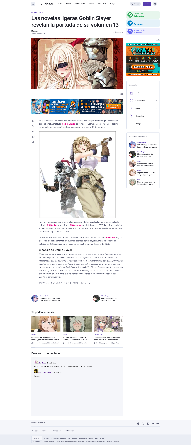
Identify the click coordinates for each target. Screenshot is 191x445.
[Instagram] (148, 424)
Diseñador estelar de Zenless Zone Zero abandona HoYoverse (109, 300)
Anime (68, 4)
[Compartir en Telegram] (33, 132)
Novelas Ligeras (37, 12)
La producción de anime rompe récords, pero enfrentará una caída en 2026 (45, 339)
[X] (143, 424)
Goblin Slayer (68, 124)
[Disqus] (77, 386)
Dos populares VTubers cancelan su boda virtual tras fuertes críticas (107, 338)
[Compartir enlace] (33, 142)
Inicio (60, 4)
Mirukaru (34, 31)
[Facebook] (138, 424)
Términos (45, 431)
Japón (91, 4)
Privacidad (57, 431)
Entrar (147, 4)
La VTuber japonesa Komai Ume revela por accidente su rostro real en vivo (50, 300)
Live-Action (101, 4)
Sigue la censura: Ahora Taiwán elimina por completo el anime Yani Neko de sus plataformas (76, 339)
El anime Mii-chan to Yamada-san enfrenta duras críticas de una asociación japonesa (145, 166)
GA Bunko (51, 225)
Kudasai (55, 343)
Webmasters (69, 431)
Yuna (117, 343)
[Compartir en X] (33, 126)
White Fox (110, 237)
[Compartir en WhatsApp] (33, 137)
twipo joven (99, 439)
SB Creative (76, 225)
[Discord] (158, 424)
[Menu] (33, 4)
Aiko (85, 343)
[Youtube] (153, 424)
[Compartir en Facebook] (33, 121)
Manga (112, 4)
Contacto (35, 431)
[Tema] (155, 4)
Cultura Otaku (80, 4)
